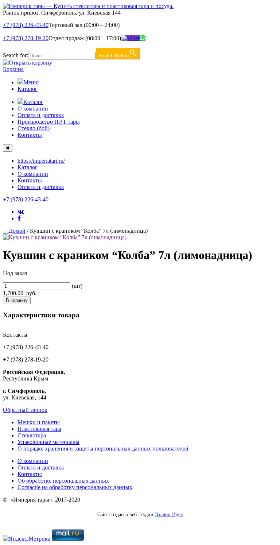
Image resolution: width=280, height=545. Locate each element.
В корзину (17, 300)
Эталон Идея (169, 514)
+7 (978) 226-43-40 (25, 25)
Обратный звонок (25, 410)
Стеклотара (32, 435)
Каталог (28, 89)
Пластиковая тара (39, 429)
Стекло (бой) (34, 128)
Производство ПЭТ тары (49, 122)
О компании (33, 108)
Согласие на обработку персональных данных (75, 487)
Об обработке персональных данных (63, 481)
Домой (17, 231)
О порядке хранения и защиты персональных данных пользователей (103, 448)
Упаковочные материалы (48, 442)
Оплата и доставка (41, 115)
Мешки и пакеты (39, 422)
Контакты (30, 135)
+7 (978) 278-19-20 (25, 38)
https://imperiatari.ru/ (41, 161)
